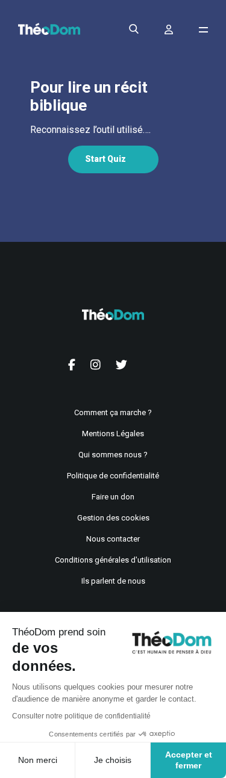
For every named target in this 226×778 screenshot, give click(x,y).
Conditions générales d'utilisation (113, 559)
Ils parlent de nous (113, 580)
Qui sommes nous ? (113, 454)
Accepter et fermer (188, 760)
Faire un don (113, 496)
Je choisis (112, 760)
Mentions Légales (113, 433)
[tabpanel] (113, 130)
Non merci (37, 760)
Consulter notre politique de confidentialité (81, 716)
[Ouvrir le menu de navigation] (203, 29)
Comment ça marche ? (113, 412)
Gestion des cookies (113, 517)
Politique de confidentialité (113, 475)
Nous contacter (113, 538)
